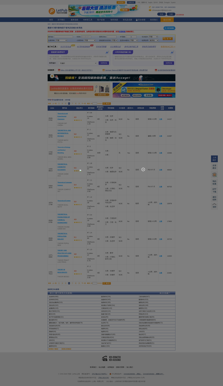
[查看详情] (80, 170)
